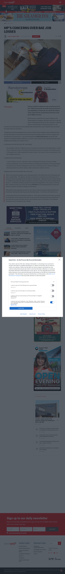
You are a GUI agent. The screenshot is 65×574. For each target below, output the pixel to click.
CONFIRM (21, 308)
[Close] (59, 260)
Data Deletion (23, 314)
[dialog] (32, 287)
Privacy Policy (41, 314)
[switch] (52, 285)
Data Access (32, 314)
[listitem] (32, 282)
